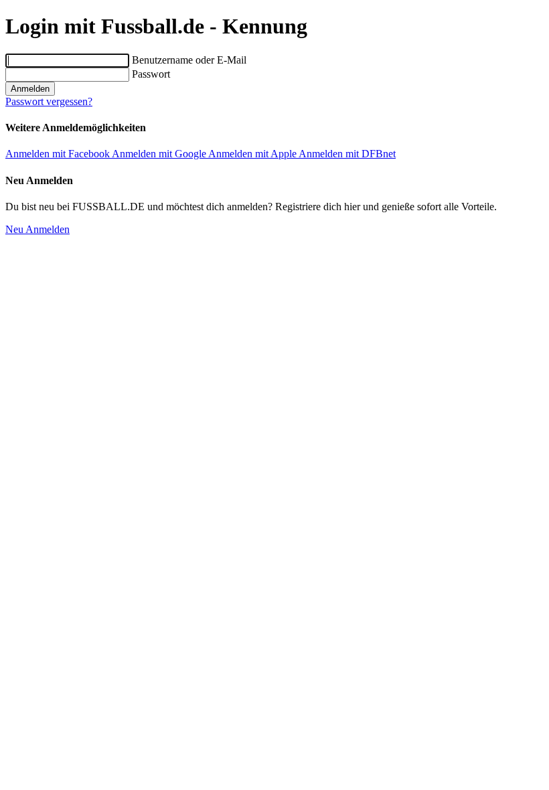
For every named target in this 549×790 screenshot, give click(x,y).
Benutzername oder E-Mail (189, 60)
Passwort (151, 74)
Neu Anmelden (37, 229)
